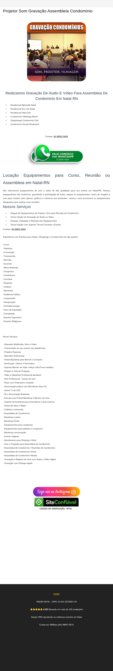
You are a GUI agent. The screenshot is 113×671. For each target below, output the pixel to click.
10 (40, 531)
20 (38, 561)
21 (38, 557)
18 (38, 569)
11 (40, 527)
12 (38, 573)
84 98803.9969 (61, 136)
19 (38, 565)
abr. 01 (45, 539)
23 (38, 523)
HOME (56, 594)
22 (38, 553)
